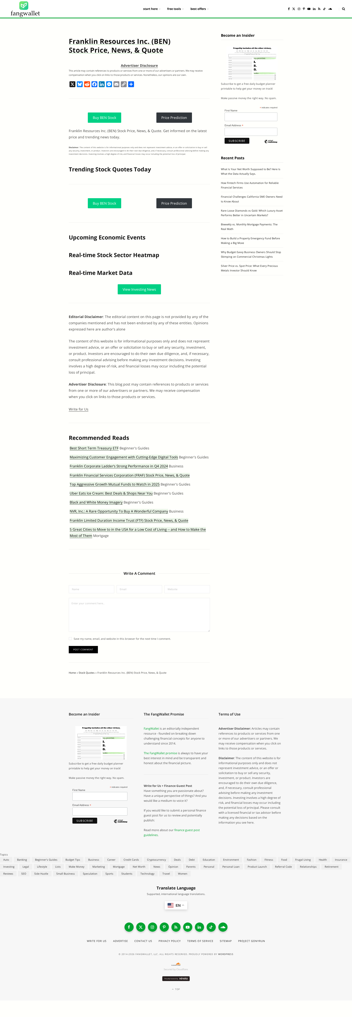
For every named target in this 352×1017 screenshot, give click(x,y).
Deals (177, 859)
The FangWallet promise (160, 753)
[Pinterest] (164, 927)
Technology (147, 873)
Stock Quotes (87, 672)
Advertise (120, 941)
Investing (8, 866)
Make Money (76, 866)
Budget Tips (72, 859)
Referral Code (283, 866)
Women (182, 873)
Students (126, 873)
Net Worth (139, 866)
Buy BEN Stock (104, 117)
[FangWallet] (25, 9)
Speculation (90, 873)
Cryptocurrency (156, 859)
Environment (231, 859)
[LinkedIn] (199, 927)
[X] (72, 84)
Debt (192, 859)
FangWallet (151, 729)
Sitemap (226, 941)
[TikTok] (211, 927)
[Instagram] (152, 927)
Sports (109, 873)
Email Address (234, 125)
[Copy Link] (123, 84)
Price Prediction (174, 117)
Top (177, 989)
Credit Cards (131, 859)
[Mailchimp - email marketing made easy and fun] (270, 144)
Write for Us (78, 409)
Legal (26, 866)
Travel (166, 873)
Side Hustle (41, 873)
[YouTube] (187, 927)
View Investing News (139, 289)
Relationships (308, 866)
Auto (6, 859)
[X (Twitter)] (140, 927)
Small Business (65, 873)
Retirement (331, 866)
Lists (58, 866)
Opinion (173, 866)
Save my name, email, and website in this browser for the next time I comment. (122, 638)
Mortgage (119, 866)
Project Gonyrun (251, 941)
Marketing (98, 866)
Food (284, 859)
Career (111, 859)
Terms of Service (200, 941)
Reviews (8, 873)
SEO (23, 873)
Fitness (269, 859)
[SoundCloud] (223, 927)
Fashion (251, 859)
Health (323, 859)
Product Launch (257, 866)
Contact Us (143, 941)
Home (72, 672)
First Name (231, 110)
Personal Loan (231, 866)
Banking (22, 859)
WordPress (225, 954)
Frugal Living (303, 859)
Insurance (341, 859)
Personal (209, 866)
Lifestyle (42, 866)
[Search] (342, 9)
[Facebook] (94, 84)
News (156, 866)
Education (209, 859)
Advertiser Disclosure (139, 65)
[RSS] (176, 927)
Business (93, 859)
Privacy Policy (170, 941)
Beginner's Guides (46, 859)
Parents (191, 866)
